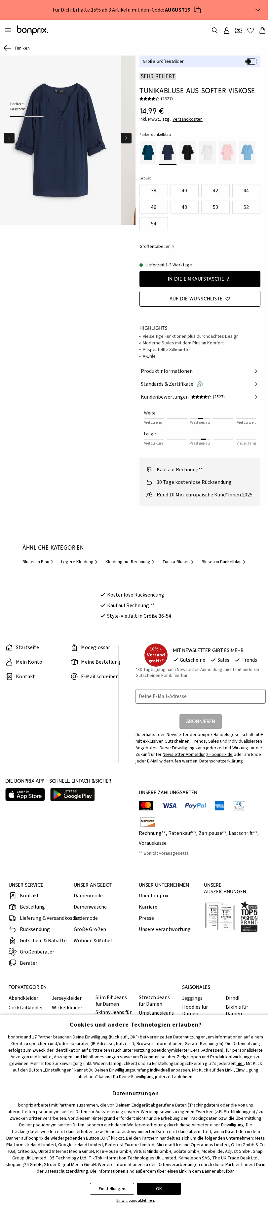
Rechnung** (152, 833)
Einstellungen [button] (112, 1189)
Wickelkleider (67, 1007)
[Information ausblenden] (257, 10)
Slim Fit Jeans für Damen (111, 1000)
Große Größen (90, 929)
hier (240, 1063)
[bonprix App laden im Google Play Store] (72, 794)
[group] (60, 140)
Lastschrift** (243, 833)
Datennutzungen (189, 1037)
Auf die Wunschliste (196, 298)
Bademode (86, 918)
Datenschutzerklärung (221, 761)
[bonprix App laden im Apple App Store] (25, 794)
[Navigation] (8, 30)
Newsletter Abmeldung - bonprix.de (198, 754)
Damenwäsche (90, 907)
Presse (146, 918)
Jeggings (192, 998)
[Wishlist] (250, 30)
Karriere (148, 907)
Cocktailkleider (26, 1007)
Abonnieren (200, 721)
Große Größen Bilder (163, 61)
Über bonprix (153, 895)
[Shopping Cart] (262, 30)
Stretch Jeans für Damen (154, 1000)
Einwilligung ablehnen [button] (135, 1200)
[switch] (251, 61)
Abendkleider (23, 998)
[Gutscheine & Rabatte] (239, 30)
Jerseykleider (67, 998)
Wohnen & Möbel (93, 940)
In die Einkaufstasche (196, 279)
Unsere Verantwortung (165, 929)
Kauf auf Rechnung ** (131, 605)
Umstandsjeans (156, 1013)
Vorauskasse (153, 843)
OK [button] (159, 1189)
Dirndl (233, 998)
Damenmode (88, 895)
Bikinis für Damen (237, 1010)
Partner (45, 1037)
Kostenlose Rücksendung (135, 595)
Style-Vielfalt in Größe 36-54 (139, 616)
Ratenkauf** (182, 833)
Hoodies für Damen (195, 1010)
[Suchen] (215, 30)
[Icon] (197, 10)
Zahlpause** (212, 833)
